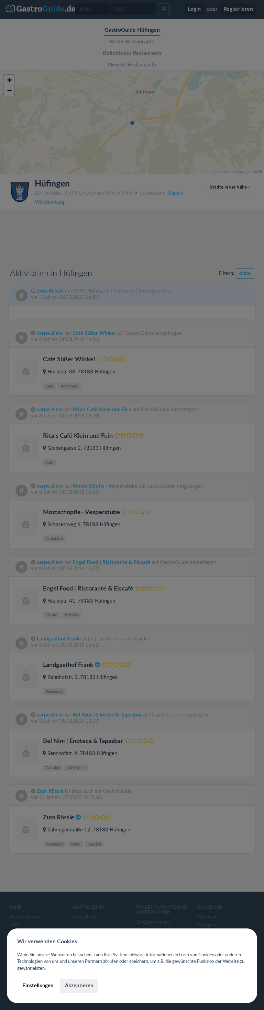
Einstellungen (37, 985)
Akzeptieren (79, 985)
